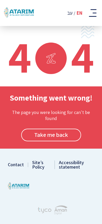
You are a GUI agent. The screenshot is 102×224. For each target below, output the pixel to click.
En (79, 13)
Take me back (51, 134)
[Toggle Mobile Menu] (92, 13)
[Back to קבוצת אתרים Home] (18, 186)
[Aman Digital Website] (60, 210)
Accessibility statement (71, 164)
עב (69, 13)
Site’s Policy (38, 164)
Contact (16, 165)
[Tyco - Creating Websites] (44, 211)
